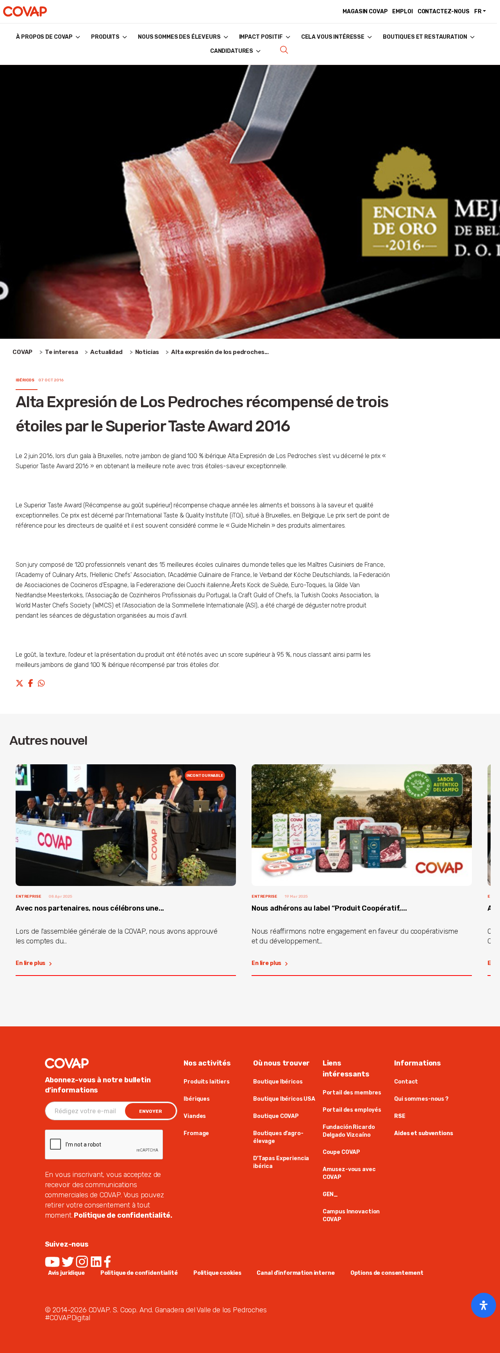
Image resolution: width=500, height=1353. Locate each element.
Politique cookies (217, 1273)
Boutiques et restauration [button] (425, 37)
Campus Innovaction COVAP (351, 1215)
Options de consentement (386, 1273)
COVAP (22, 352)
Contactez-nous (444, 11)
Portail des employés (352, 1110)
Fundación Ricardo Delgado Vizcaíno (349, 1131)
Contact (406, 1081)
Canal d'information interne (295, 1273)
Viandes (195, 1116)
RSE (399, 1116)
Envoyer (150, 1111)
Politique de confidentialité (139, 1273)
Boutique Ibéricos (278, 1081)
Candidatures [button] (231, 51)
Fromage (196, 1133)
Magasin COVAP (365, 11)
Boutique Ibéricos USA (284, 1099)
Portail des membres (352, 1092)
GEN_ (330, 1194)
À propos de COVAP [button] (44, 37)
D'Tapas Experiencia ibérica (281, 1162)
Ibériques (197, 1099)
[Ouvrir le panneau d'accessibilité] (483, 1305)
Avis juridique (66, 1273)
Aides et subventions (423, 1133)
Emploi (402, 11)
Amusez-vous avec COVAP (349, 1173)
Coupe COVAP (341, 1152)
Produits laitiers (207, 1081)
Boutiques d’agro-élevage (278, 1137)
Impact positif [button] (261, 37)
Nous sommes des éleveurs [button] (179, 37)
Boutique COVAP (276, 1116)
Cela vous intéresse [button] (332, 37)
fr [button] (478, 11)
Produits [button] (105, 37)
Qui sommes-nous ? (421, 1099)
